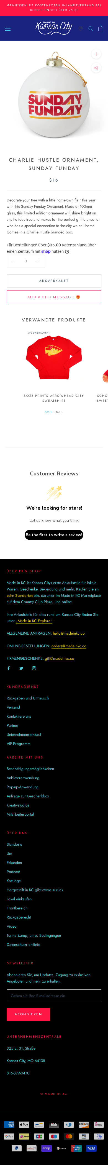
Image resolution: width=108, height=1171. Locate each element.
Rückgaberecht (19, 917)
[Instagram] (34, 668)
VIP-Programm (18, 743)
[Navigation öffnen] (8, 28)
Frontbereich (17, 908)
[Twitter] (21, 668)
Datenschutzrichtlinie (23, 944)
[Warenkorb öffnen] (100, 28)
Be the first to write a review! (54, 534)
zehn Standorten (20, 595)
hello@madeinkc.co (69, 633)
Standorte (14, 844)
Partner (12, 725)
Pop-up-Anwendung (22, 787)
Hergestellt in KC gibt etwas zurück (35, 890)
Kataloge (14, 880)
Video (12, 926)
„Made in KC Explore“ (34, 621)
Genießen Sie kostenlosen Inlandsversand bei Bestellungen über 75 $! (54, 7)
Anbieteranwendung (23, 778)
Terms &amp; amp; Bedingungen (34, 935)
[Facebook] (9, 668)
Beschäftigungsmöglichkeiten (30, 768)
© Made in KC (54, 1094)
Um (9, 853)
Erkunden (14, 862)
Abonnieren (28, 1014)
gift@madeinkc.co (59, 658)
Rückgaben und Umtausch (28, 698)
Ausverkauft (54, 280)
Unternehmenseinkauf (24, 734)
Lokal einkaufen (19, 899)
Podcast (13, 871)
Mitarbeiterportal (20, 814)
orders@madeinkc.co (69, 646)
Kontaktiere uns (19, 716)
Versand (13, 707)
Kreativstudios (18, 805)
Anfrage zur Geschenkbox (28, 796)
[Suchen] (90, 28)
